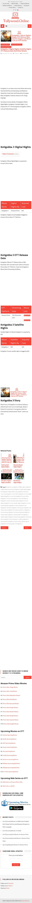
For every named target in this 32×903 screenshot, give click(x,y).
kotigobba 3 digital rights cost (9, 492)
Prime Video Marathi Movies (10, 712)
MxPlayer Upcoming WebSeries (11, 763)
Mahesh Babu (14, 3)
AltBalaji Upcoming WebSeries (11, 768)
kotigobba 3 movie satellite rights (12, 503)
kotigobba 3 (9, 487)
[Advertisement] (16, 71)
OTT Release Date (16, 44)
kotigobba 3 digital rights (19, 487)
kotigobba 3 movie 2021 (12, 494)
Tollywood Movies (24, 3)
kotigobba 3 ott (22, 505)
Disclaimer (26, 5)
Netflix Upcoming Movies (9, 739)
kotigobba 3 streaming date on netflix (12, 519)
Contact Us (20, 7)
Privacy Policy (12, 7)
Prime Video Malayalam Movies (11, 695)
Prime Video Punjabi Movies (10, 708)
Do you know (6, 3)
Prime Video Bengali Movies (10, 716)
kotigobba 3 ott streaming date (15, 512)
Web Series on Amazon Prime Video (13, 782)
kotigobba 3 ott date (6, 508)
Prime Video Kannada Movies (11, 704)
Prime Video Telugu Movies (10, 687)
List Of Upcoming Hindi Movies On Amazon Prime (16, 834)
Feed (7, 888)
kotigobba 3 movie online (22, 496)
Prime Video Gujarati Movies (10, 720)
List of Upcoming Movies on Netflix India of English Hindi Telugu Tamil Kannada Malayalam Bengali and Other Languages (16, 824)
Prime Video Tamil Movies (10, 691)
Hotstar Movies (18, 5)
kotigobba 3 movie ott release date (9, 501)
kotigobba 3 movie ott (6, 498)
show (16, 154)
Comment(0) (25, 53)
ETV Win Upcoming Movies (10, 772)
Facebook (10, 883)
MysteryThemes (25, 901)
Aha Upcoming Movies (9, 751)
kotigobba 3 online (13, 505)
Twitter (10, 886)
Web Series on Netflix (9, 786)
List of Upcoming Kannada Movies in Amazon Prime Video (16, 839)
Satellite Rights (6, 47)
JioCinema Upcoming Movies (10, 759)
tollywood (17, 53)
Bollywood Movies (7, 5)
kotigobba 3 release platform (14, 514)
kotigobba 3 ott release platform (15, 510)
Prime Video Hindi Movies (10, 699)
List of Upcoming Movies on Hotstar (12, 831)
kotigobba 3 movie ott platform (20, 498)
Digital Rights (5, 44)
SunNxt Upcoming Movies (10, 755)
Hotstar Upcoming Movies (10, 735)
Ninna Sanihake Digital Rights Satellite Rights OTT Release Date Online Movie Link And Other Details (28, 528)
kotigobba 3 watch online (14, 521)
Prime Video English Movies (11, 724)
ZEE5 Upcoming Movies (9, 743)
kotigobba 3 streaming (13, 517)
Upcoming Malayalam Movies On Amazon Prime (15, 845)
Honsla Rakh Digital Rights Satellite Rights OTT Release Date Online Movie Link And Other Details (5, 528)
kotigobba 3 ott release (17, 508)
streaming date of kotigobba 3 (14, 524)
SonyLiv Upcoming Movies (10, 747)
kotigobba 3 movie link (9, 496)
